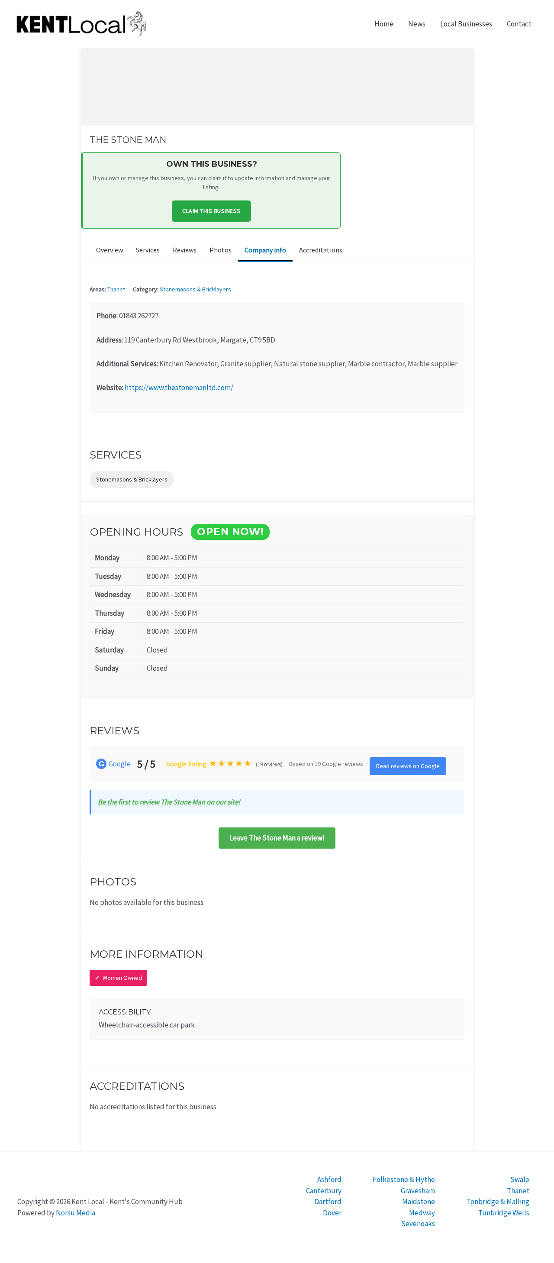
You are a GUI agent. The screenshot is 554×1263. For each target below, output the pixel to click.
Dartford (327, 1201)
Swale (519, 1179)
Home (383, 24)
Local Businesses (466, 24)
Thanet (116, 289)
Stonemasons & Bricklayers (195, 289)
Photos (220, 249)
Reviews (184, 249)
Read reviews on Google (408, 766)
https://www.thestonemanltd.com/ (179, 387)
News (416, 24)
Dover (332, 1213)
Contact (519, 24)
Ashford (329, 1179)
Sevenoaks (418, 1223)
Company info (265, 249)
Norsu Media (75, 1213)
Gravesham (418, 1190)
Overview (109, 249)
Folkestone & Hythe (404, 1179)
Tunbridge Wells (503, 1213)
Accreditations (320, 249)
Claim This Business (211, 211)
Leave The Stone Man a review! (277, 838)
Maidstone (418, 1201)
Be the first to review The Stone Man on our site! (169, 802)
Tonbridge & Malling (498, 1201)
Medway (422, 1213)
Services (148, 249)
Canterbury (323, 1190)
